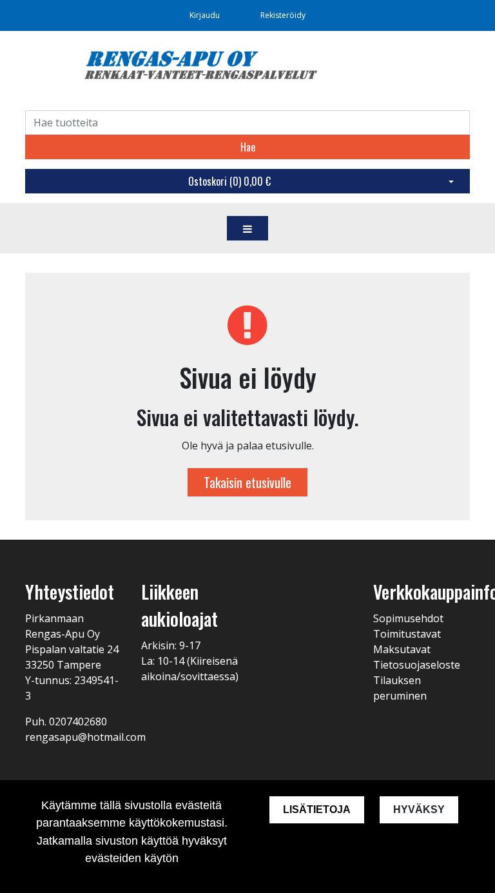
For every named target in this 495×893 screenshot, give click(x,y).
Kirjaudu (205, 15)
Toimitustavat (407, 634)
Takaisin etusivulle (247, 482)
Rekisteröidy (283, 15)
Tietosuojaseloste (416, 665)
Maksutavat (402, 649)
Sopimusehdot (408, 618)
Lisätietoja (317, 809)
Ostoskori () (229, 181)
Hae (247, 147)
